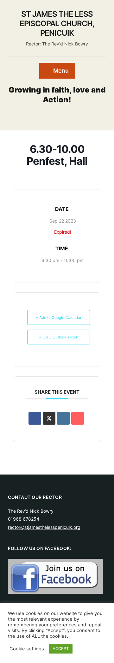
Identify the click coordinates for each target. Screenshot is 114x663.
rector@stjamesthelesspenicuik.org (44, 527)
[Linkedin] (63, 418)
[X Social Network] (49, 418)
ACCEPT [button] (61, 648)
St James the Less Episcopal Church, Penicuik (57, 23)
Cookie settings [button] (27, 649)
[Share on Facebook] (34, 418)
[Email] (77, 418)
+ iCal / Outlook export (59, 337)
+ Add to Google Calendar (58, 317)
